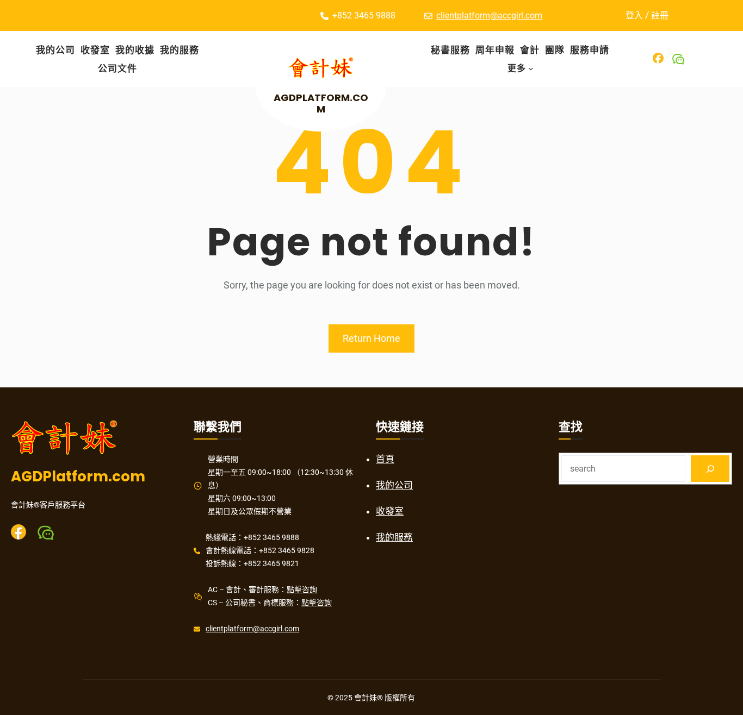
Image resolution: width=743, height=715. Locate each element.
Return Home (371, 338)
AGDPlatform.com (321, 103)
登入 (634, 15)
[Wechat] (678, 59)
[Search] (710, 468)
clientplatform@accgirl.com (489, 15)
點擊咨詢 (302, 589)
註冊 (659, 15)
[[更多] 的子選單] (531, 68)
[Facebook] (658, 58)
